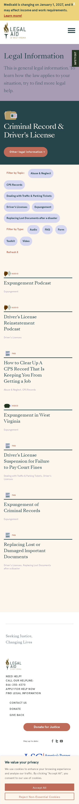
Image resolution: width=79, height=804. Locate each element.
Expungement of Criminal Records (22, 507)
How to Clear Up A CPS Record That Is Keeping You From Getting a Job (24, 372)
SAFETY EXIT (75, 58)
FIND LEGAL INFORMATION (23, 693)
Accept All (39, 787)
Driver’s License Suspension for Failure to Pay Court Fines (26, 461)
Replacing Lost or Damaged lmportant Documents (25, 550)
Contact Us (18, 702)
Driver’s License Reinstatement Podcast (20, 323)
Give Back (17, 715)
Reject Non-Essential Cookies (39, 796)
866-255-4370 (16, 684)
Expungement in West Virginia (27, 418)
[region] (39, 780)
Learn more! (13, 16)
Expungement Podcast (27, 283)
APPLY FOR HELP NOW (20, 688)
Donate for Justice (47, 727)
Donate (15, 708)
